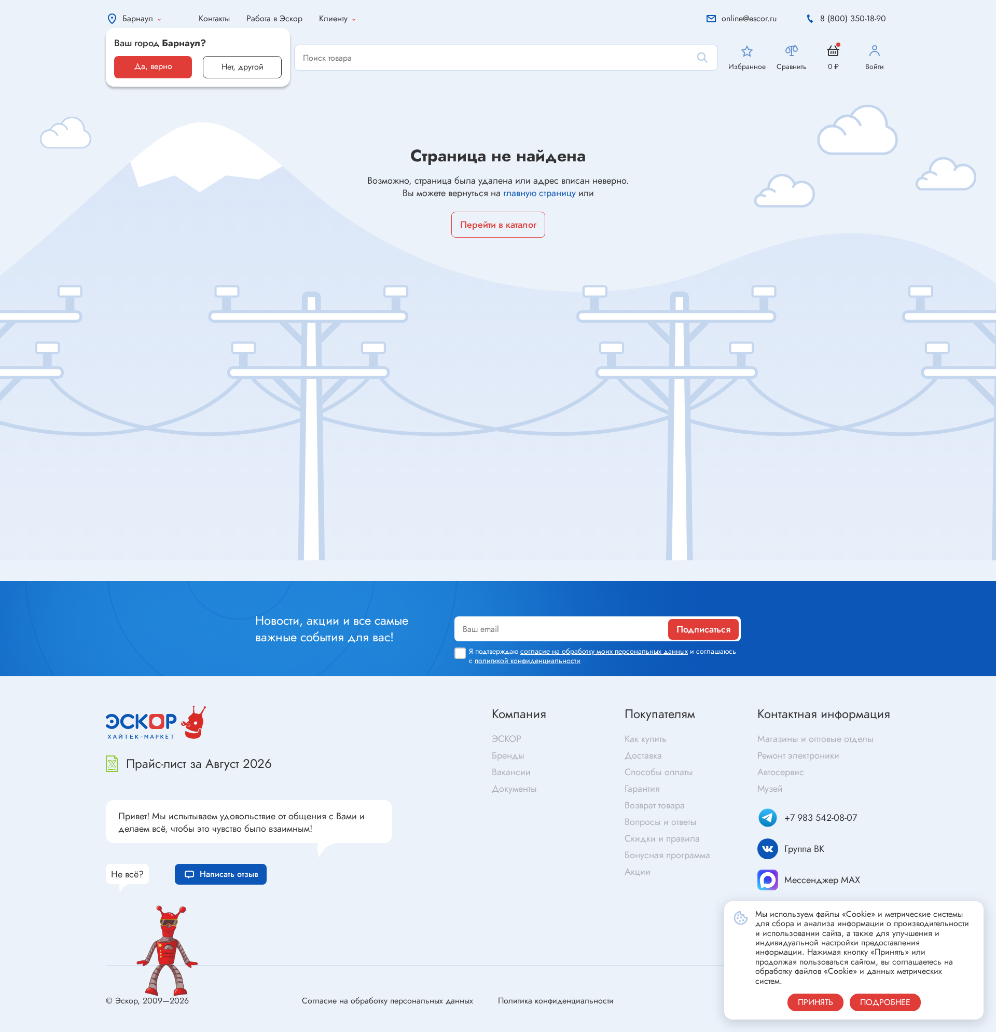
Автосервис (780, 772)
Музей (770, 788)
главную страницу (539, 193)
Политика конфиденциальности (556, 1001)
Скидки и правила (662, 838)
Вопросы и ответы (661, 822)
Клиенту (333, 18)
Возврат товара (655, 805)
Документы (514, 788)
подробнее (885, 1002)
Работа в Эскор (274, 18)
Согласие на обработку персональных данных (387, 1001)
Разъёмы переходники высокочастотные (349, 562)
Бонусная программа (667, 855)
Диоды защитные (82, 574)
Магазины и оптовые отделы (815, 739)
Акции (638, 871)
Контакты (214, 18)
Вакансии (511, 772)
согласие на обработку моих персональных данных (604, 651)
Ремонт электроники (798, 755)
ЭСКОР (506, 739)
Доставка (643, 755)
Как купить (646, 739)
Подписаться (703, 629)
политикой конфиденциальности (527, 660)
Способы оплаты (659, 772)
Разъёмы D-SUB (304, 578)
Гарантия (642, 788)
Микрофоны (524, 576)
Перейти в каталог (498, 224)
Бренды (508, 755)
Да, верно (153, 66)
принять (815, 1002)
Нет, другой (243, 67)
